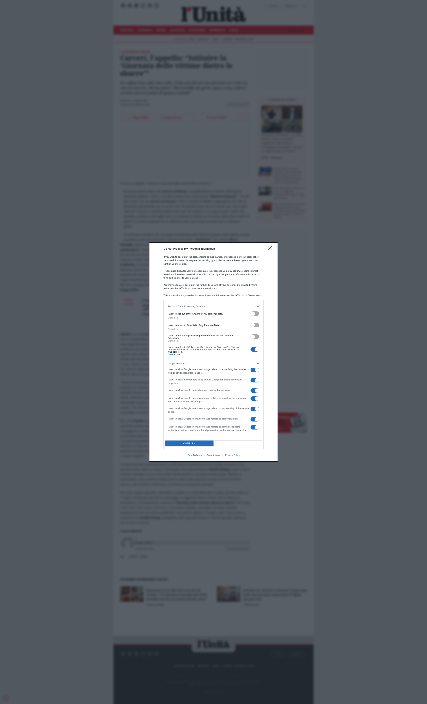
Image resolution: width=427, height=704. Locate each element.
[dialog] (213, 352)
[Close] (271, 249)
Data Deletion (194, 455)
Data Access (213, 455)
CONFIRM (189, 443)
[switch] (255, 313)
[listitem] (213, 306)
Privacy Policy (232, 455)
